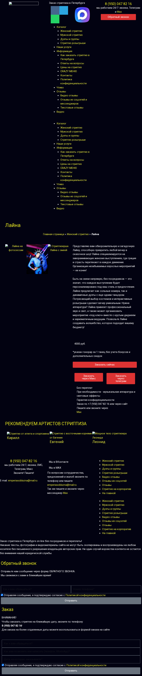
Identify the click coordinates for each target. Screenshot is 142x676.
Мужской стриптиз (71, 34)
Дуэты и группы (69, 39)
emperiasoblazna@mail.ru (22, 480)
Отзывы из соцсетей (114, 480)
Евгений (57, 442)
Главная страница (53, 234)
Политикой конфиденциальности (85, 595)
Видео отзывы (69, 95)
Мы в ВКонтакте (58, 461)
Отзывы (61, 91)
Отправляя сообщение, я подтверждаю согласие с (54, 595)
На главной (109, 493)
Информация (64, 51)
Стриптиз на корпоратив (116, 489)
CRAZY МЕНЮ (68, 71)
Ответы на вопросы (72, 63)
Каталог (61, 27)
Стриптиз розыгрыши (73, 43)
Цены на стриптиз (71, 67)
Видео (60, 111)
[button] (71, 120)
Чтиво (60, 87)
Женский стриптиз (71, 31)
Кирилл (13, 438)
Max (119, 11)
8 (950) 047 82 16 (118, 4)
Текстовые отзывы (71, 107)
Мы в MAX (55, 467)
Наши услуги (64, 47)
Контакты (66, 75)
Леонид (98, 442)
